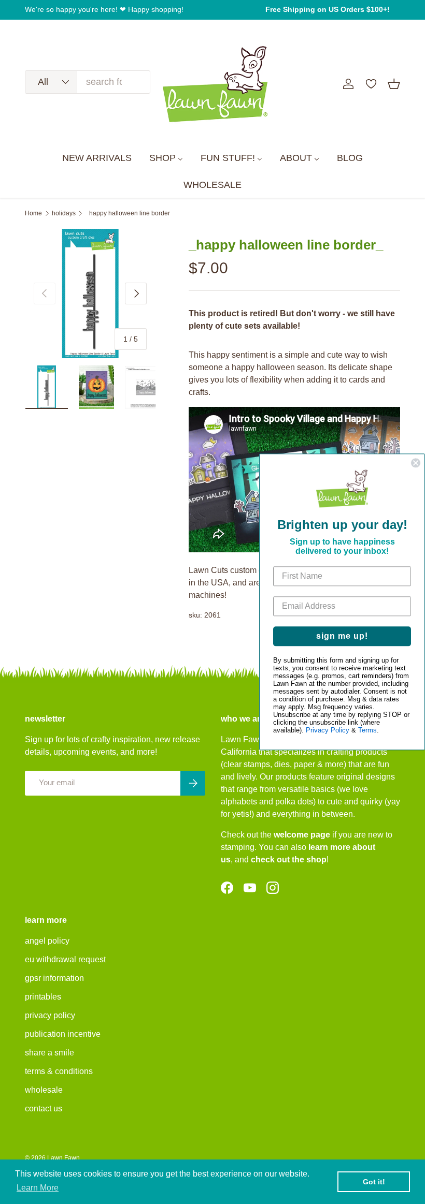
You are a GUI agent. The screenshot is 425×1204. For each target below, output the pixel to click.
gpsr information (54, 978)
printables (43, 996)
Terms (367, 731)
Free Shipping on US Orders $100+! (327, 9)
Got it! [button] (374, 1182)
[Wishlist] (371, 83)
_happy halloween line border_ (130, 213)
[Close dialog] (415, 463)
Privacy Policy (327, 731)
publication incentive (63, 1034)
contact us (43, 1108)
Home (33, 213)
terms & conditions (59, 1071)
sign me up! (342, 636)
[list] (90, 293)
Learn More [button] (38, 1187)
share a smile (49, 1052)
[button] (393, 83)
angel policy (47, 940)
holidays (64, 213)
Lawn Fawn (63, 1158)
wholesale (44, 1089)
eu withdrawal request (65, 959)
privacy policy (50, 1015)
